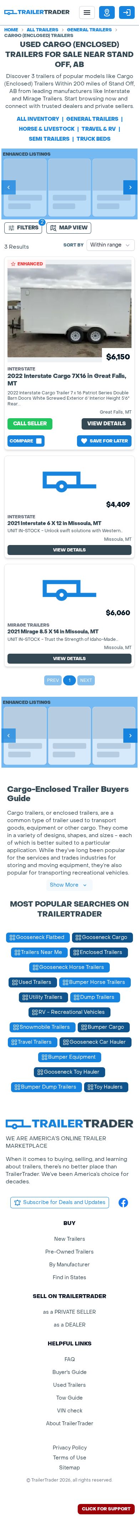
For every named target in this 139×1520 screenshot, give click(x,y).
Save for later (109, 441)
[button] (107, 12)
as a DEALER (70, 1325)
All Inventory (38, 119)
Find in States (69, 1277)
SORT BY (73, 245)
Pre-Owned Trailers (69, 1252)
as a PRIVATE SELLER (69, 1312)
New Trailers (69, 1239)
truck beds (93, 139)
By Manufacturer (69, 1264)
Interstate (21, 369)
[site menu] (87, 12)
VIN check (69, 1410)
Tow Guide (69, 1398)
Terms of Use (69, 1457)
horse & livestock (46, 129)
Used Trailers (69, 1385)
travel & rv (99, 129)
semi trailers (49, 139)
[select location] (107, 12)
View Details (106, 423)
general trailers (92, 119)
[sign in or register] (127, 12)
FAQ (70, 1359)
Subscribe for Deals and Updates (64, 1202)
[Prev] (8, 187)
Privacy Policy (70, 1447)
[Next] (130, 187)
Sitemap (69, 1467)
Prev (53, 680)
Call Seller (30, 423)
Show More (64, 885)
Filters (27, 227)
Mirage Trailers (28, 625)
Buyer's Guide (69, 1372)
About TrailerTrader (69, 1423)
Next (86, 680)
